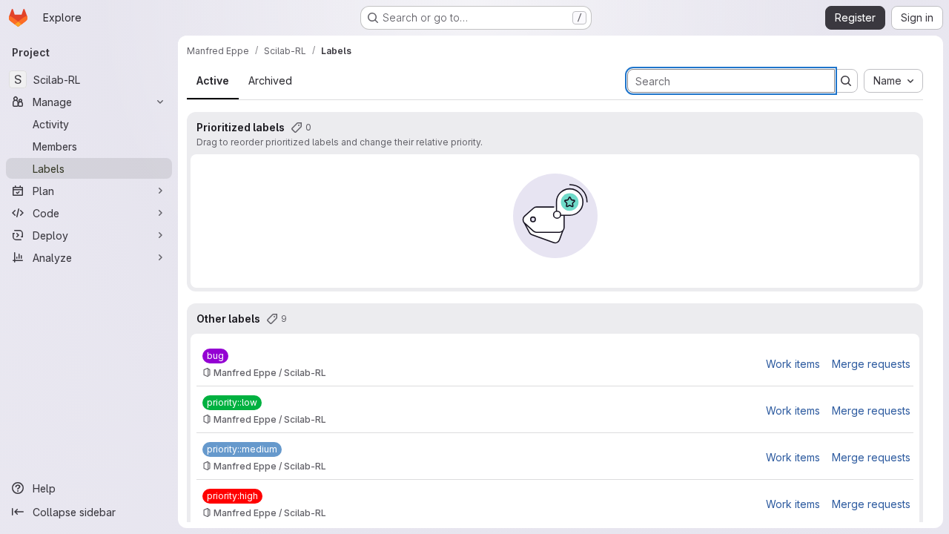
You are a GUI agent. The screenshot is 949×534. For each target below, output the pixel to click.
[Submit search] (846, 81)
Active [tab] (212, 80)
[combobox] (893, 81)
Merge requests (871, 363)
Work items (793, 363)
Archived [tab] (270, 80)
